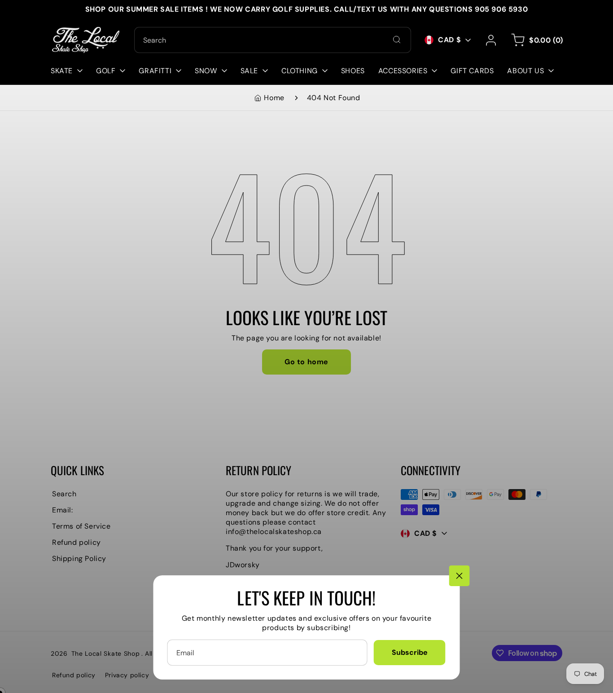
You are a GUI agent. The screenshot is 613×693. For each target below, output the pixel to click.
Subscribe (410, 652)
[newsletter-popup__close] (459, 575)
